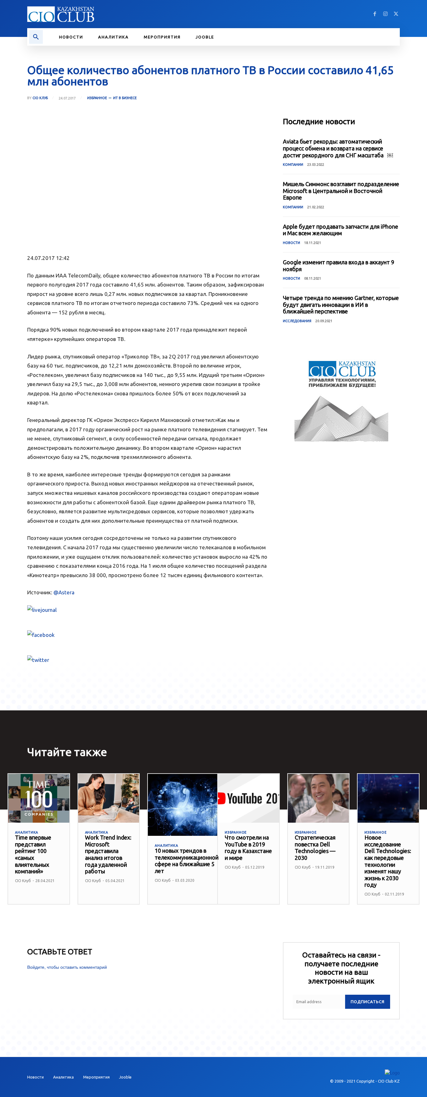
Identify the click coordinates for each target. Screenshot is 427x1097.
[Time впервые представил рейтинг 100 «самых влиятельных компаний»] (38, 798)
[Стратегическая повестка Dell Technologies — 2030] (318, 798)
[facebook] (147, 635)
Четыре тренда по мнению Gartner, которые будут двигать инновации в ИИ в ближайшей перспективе (341, 304)
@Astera (63, 592)
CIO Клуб (40, 98)
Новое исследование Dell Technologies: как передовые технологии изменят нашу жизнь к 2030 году (387, 861)
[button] (36, 37)
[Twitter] (396, 14)
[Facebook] (375, 14)
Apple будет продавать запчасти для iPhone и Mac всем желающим (340, 229)
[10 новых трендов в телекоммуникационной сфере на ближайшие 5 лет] (186, 805)
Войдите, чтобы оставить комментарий (67, 967)
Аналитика (26, 832)
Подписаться (367, 1001)
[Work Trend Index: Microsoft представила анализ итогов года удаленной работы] (108, 798)
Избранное (97, 98)
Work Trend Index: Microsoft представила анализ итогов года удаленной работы (108, 854)
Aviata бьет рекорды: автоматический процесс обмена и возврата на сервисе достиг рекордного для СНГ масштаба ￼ (338, 148)
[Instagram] (385, 14)
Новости (291, 243)
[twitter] (147, 660)
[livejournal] (147, 610)
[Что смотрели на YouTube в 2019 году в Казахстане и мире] (248, 798)
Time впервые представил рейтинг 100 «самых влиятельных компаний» (33, 854)
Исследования (297, 321)
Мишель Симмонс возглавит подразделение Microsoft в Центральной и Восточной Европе (341, 191)
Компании (293, 164)
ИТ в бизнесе (125, 98)
